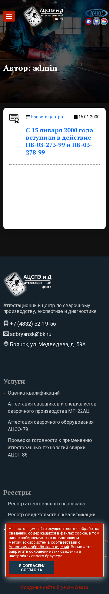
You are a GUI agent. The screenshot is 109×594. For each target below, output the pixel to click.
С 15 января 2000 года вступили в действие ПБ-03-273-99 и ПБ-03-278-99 (59, 141)
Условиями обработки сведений (39, 547)
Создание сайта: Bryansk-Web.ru (54, 587)
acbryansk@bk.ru (30, 334)
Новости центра (47, 116)
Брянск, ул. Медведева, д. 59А (47, 344)
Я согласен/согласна (32, 567)
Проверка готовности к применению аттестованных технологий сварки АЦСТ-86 (50, 447)
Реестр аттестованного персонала (46, 504)
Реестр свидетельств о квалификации (51, 515)
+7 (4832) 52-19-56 (32, 324)
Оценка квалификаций (34, 393)
